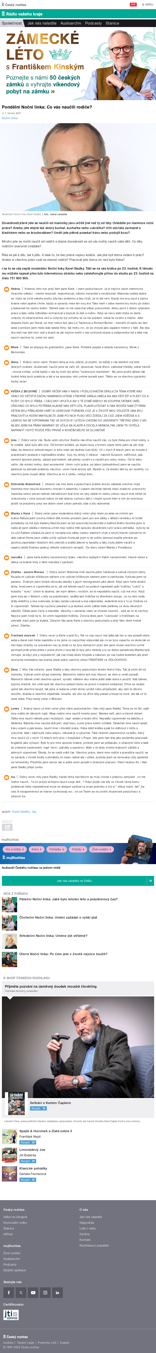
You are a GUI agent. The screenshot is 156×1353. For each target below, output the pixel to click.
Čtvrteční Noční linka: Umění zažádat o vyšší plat (58, 917)
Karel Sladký (21, 811)
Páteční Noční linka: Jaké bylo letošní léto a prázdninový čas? (68, 899)
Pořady (76, 849)
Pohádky (55, 849)
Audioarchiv (70, 23)
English (64, 1342)
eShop (8, 1234)
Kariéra (84, 1234)
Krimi (35, 849)
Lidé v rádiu (88, 1228)
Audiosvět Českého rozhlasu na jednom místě (31, 867)
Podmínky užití (47, 1342)
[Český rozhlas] (14, 4)
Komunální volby (15, 1222)
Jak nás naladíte (42, 23)
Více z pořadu (15, 894)
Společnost (12, 23)
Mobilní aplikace (14, 1270)
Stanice (112, 23)
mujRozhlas (10, 839)
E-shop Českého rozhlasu (26, 978)
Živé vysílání (100, 849)
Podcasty (93, 23)
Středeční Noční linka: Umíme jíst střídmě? (53, 936)
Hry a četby (13, 849)
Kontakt (85, 1240)
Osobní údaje (25, 1342)
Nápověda (87, 1222)
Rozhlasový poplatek (94, 1245)
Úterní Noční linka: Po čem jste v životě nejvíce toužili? (63, 954)
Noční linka (10, 118)
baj (34, 811)
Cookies (8, 1342)
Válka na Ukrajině (15, 1217)
